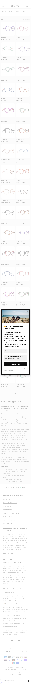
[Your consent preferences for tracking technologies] (28, 681)
